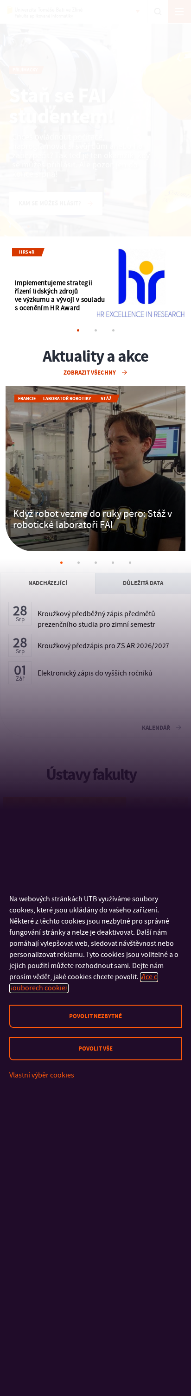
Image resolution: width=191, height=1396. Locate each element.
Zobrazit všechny (90, 373)
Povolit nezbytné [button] (95, 1016)
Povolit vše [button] (95, 1049)
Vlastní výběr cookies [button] (41, 1075)
